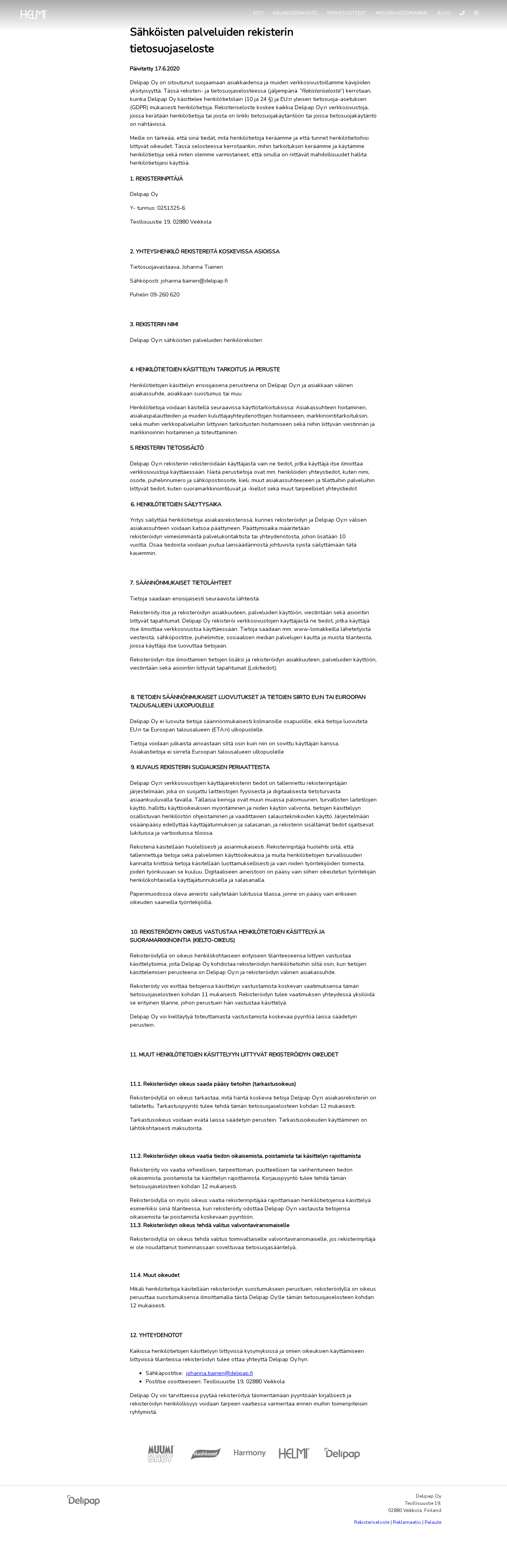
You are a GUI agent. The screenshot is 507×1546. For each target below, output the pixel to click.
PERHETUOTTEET (346, 13)
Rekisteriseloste (371, 1522)
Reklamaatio (407, 1522)
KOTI (258, 13)
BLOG (443, 13)
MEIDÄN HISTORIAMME (401, 13)
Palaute (433, 1522)
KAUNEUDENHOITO (295, 13)
